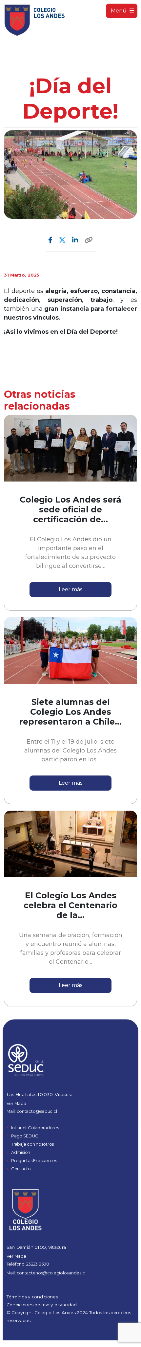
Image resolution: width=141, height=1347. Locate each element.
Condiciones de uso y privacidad (42, 1305)
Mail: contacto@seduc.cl (32, 1111)
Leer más (70, 589)
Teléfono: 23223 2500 (28, 1264)
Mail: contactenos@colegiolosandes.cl (46, 1272)
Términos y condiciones (32, 1297)
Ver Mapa (16, 1103)
